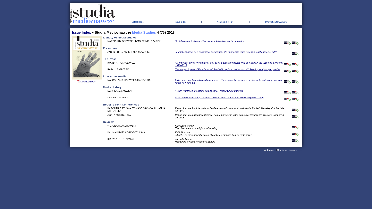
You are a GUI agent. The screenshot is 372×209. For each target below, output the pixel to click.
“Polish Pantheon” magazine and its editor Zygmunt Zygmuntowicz (209, 91)
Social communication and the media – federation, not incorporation (209, 41)
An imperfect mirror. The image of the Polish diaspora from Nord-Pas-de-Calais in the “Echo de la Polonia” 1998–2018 (229, 64)
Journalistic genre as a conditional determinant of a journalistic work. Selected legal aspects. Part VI (226, 52)
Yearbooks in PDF (225, 22)
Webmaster (270, 150)
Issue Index (180, 22)
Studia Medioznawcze (288, 150)
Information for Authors (276, 22)
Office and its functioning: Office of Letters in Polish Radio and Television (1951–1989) (219, 97)
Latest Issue (138, 22)
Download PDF (88, 81)
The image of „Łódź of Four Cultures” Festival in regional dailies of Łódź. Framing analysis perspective (227, 69)
